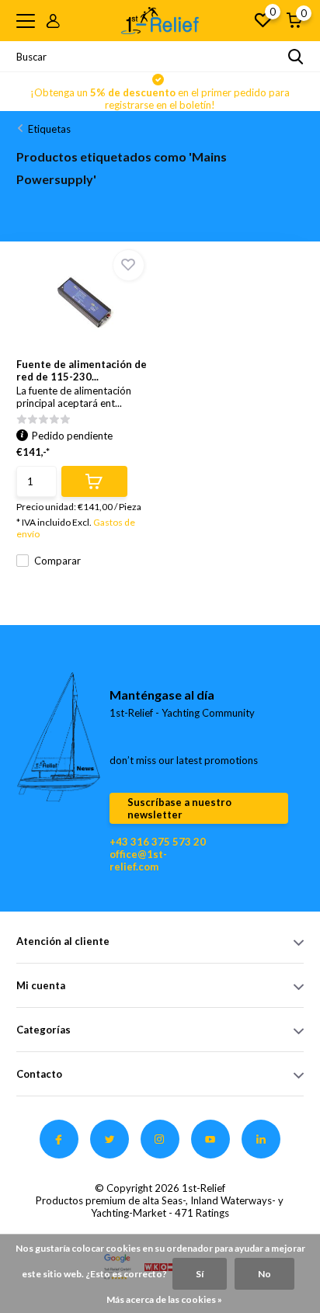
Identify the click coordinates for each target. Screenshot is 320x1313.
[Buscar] (296, 56)
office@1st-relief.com (138, 860)
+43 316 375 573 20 (158, 841)
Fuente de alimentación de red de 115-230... (81, 370)
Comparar (57, 560)
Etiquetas (49, 129)
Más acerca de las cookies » (164, 1299)
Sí (199, 1274)
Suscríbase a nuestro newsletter (179, 808)
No (264, 1274)
